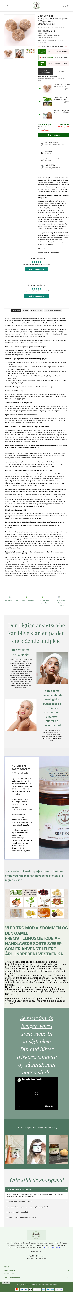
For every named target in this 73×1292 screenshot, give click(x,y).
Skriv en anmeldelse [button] (36, 269)
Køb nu (61, 71)
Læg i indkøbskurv (45, 71)
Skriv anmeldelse (56, 28)
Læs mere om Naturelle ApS (54, 1247)
